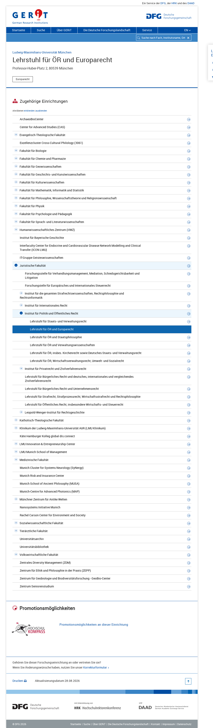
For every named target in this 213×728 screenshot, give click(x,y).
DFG (163, 3)
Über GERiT (64, 30)
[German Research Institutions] (30, 15)
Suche (41, 30)
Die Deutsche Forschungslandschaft (106, 30)
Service (147, 30)
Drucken (17, 681)
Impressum (168, 724)
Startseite (18, 30)
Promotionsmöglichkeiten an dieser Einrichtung (93, 624)
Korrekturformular (95, 667)
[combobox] (163, 38)
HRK (174, 3)
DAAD (190, 3)
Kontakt (155, 724)
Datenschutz (184, 724)
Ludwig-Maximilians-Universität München (42, 52)
